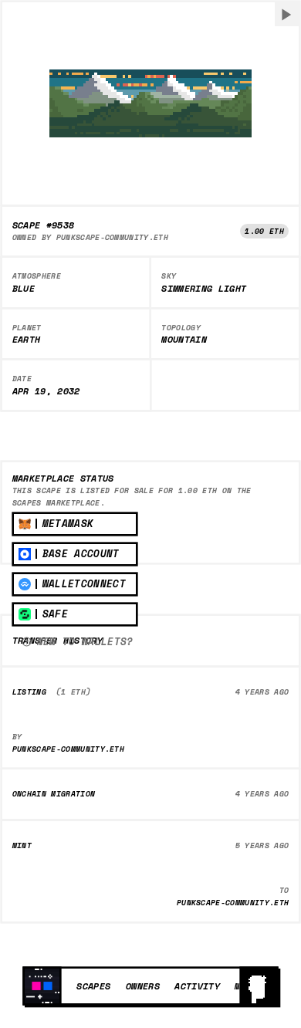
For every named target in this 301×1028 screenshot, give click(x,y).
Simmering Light (203, 288)
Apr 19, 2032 (46, 391)
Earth (26, 339)
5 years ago (262, 845)
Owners (143, 985)
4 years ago (262, 692)
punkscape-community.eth (112, 237)
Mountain (184, 339)
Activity (197, 985)
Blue (23, 288)
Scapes (93, 985)
